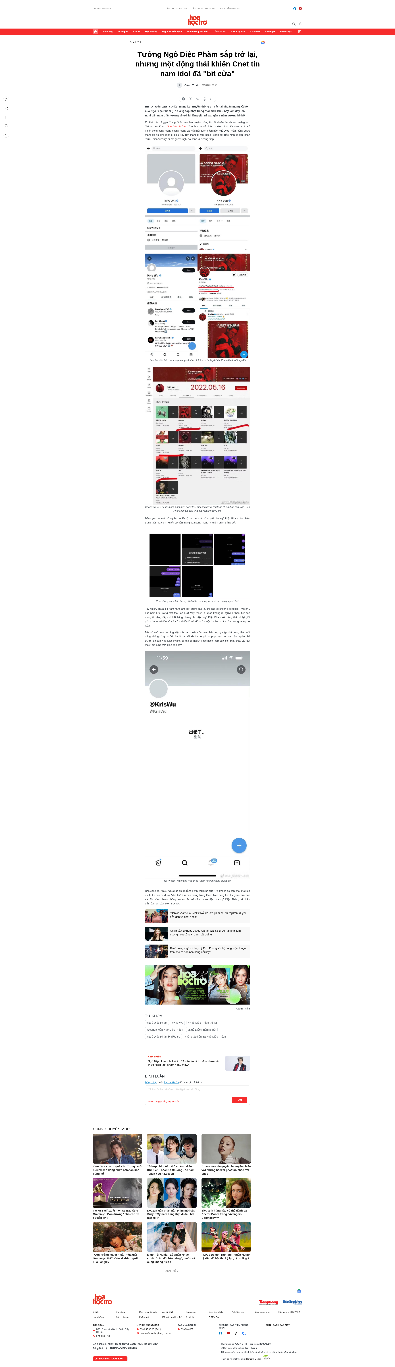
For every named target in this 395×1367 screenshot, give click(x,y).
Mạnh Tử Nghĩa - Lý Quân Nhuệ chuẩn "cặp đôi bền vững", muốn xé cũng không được (171, 1258)
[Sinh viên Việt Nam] (292, 1302)
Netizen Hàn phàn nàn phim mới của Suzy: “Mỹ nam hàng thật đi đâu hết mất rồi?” (171, 1214)
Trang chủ (95, 31)
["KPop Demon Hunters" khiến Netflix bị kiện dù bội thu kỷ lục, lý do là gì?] (226, 1237)
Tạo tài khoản (171, 1082)
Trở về (6, 134)
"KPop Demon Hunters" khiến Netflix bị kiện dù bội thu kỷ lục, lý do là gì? (226, 1256)
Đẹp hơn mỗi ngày (172, 31)
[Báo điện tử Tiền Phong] (268, 1302)
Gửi (240, 1100)
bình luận (212, 99)
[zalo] (246, 1333)
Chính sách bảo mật (278, 1325)
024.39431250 (103, 1336)
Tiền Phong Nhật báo (203, 8)
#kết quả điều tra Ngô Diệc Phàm (205, 1036)
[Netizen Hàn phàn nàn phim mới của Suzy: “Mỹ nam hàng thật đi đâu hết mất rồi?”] (172, 1193)
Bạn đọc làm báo (111, 1358)
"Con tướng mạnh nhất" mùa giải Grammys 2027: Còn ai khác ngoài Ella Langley (115, 1258)
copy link (197, 99)
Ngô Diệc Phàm (176, 126)
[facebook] (295, 8)
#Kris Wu (177, 1022)
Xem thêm (299, 31)
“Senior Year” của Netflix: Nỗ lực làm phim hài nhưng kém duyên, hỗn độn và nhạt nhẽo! (208, 915)
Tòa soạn (98, 1325)
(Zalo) (158, 1329)
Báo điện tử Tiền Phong (197, 20)
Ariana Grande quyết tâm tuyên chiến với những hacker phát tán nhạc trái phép (226, 1170)
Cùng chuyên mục (111, 1129)
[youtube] (300, 8)
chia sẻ (183, 99)
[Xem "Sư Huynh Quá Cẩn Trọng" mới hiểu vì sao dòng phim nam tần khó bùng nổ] (117, 1149)
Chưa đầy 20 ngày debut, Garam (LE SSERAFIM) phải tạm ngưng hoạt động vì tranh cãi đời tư (205, 932)
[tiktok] (237, 1333)
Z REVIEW (255, 31)
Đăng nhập (151, 1082)
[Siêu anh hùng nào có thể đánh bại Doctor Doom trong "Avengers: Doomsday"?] (226, 1193)
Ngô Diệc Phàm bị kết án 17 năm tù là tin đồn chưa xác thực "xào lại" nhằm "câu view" (184, 1063)
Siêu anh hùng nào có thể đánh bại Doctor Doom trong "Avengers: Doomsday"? (224, 1214)
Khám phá (123, 31)
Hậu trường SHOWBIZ (198, 31)
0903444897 (187, 1329)
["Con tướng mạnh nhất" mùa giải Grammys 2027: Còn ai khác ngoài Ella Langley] (117, 1237)
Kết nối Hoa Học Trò (172, 1317)
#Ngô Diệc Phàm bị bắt (202, 1029)
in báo (205, 99)
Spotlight (270, 31)
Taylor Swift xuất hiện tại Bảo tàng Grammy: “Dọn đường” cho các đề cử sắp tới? (116, 1214)
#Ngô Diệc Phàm (156, 1022)
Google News (262, 42)
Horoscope (286, 31)
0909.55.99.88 (147, 1329)
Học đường (151, 31)
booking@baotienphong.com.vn (155, 1333)
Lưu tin (6, 117)
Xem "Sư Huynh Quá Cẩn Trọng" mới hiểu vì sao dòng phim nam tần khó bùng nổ (117, 1170)
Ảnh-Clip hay (238, 31)
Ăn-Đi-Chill (220, 31)
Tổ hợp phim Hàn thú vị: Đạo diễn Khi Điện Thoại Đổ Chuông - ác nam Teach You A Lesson (170, 1170)
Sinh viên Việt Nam (230, 8)
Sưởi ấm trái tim (216, 1312)
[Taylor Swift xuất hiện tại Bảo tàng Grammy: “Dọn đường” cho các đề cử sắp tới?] (117, 1193)
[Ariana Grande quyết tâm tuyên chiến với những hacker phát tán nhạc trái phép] (226, 1149)
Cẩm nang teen (262, 1312)
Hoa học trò (102, 1299)
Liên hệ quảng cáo (148, 1325)
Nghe (6, 100)
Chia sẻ (6, 108)
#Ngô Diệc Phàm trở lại (202, 1022)
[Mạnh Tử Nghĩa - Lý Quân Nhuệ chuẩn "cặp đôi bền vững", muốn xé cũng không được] (172, 1237)
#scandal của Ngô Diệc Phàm (164, 1029)
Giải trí (136, 31)
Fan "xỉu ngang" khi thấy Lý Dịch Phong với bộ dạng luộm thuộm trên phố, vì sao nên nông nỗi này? (208, 950)
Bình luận (6, 126)
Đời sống (108, 31)
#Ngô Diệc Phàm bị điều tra (163, 1036)
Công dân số (122, 1317)
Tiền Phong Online (176, 8)
